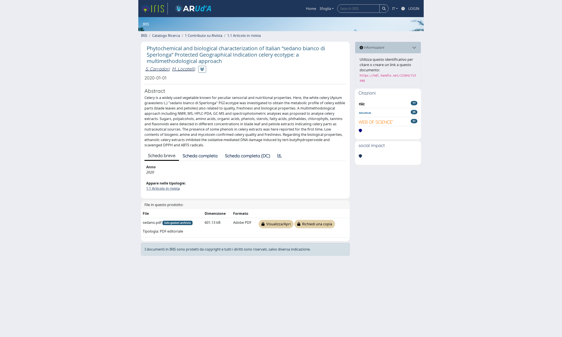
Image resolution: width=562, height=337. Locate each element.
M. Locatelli (183, 69)
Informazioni (373, 47)
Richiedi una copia (316, 224)
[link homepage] (154, 8)
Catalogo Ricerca (166, 35)
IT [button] (393, 8)
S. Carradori (157, 69)
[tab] (280, 155)
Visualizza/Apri (278, 224)
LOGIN (413, 8)
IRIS (144, 35)
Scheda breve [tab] (161, 155)
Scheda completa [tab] (200, 155)
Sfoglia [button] (325, 8)
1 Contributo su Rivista (203, 35)
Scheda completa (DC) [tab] (247, 155)
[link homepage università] (193, 8)
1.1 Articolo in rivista (244, 35)
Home (311, 8)
